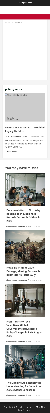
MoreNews (41, 407)
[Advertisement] (25, 52)
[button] (5, 16)
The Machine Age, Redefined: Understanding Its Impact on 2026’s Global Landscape (23, 386)
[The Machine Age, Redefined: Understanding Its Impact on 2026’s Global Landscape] (25, 362)
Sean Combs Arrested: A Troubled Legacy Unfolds (25, 107)
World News (13, 119)
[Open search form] (46, 16)
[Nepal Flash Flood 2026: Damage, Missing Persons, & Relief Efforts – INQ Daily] (25, 247)
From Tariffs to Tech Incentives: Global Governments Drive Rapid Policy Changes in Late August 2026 (24, 329)
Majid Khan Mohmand (16, 226)
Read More (13, 152)
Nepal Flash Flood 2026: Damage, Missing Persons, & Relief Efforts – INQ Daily (23, 271)
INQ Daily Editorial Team (16, 136)
